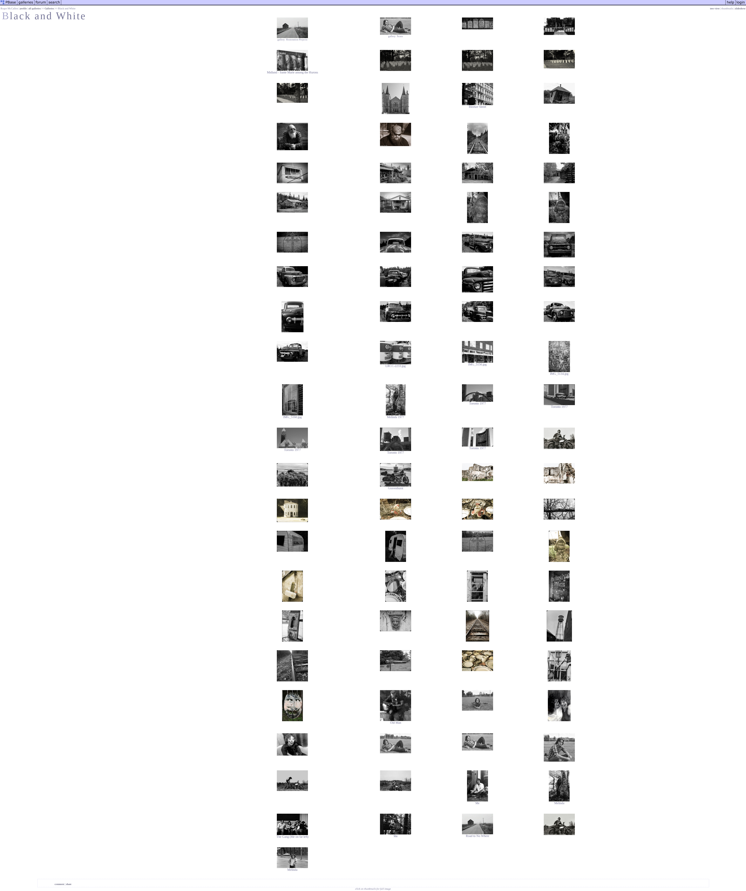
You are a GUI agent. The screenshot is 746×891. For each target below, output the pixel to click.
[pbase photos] (8, 4)
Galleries (49, 8)
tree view (715, 8)
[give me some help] (730, 4)
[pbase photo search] (54, 4)
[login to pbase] (741, 4)
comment (59, 884)
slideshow (740, 8)
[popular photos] (393, 4)
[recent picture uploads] (25, 4)
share (68, 884)
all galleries (35, 8)
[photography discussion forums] (40, 4)
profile (23, 8)
